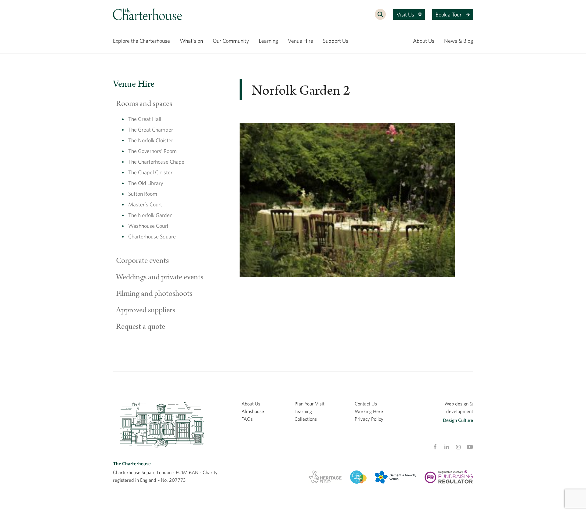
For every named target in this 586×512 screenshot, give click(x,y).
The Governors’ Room (152, 151)
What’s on (191, 41)
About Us (423, 41)
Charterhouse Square (152, 236)
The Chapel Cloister (150, 172)
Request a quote (140, 326)
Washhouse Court (148, 226)
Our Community (231, 41)
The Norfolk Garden (150, 215)
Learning (268, 41)
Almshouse (252, 411)
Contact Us (366, 403)
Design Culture (458, 420)
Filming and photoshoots (154, 293)
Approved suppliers (145, 310)
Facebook (435, 447)
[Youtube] (469, 447)
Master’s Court (145, 204)
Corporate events (142, 260)
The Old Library (145, 183)
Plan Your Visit (309, 403)
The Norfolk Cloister (150, 140)
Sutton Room (142, 194)
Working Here (369, 411)
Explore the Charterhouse (141, 41)
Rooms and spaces (144, 103)
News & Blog (458, 41)
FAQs (247, 419)
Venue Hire (300, 41)
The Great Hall (144, 119)
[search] (380, 17)
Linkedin (446, 447)
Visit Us (405, 14)
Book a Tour (449, 14)
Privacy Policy (369, 419)
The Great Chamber (150, 129)
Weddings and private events (159, 277)
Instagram (458, 447)
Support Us (335, 41)
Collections (306, 419)
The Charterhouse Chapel (157, 161)
